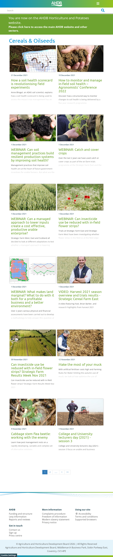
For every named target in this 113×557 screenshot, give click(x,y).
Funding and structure (20, 513)
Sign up (13, 532)
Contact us (14, 529)
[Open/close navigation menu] (98, 3)
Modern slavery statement (55, 519)
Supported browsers (86, 519)
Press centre (15, 535)
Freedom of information (54, 516)
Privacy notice (49, 522)
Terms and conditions (86, 516)
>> (67, 472)
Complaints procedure (53, 513)
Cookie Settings (8, 555)
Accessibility (85, 513)
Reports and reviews (19, 519)
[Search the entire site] (102, 10)
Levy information (17, 516)
